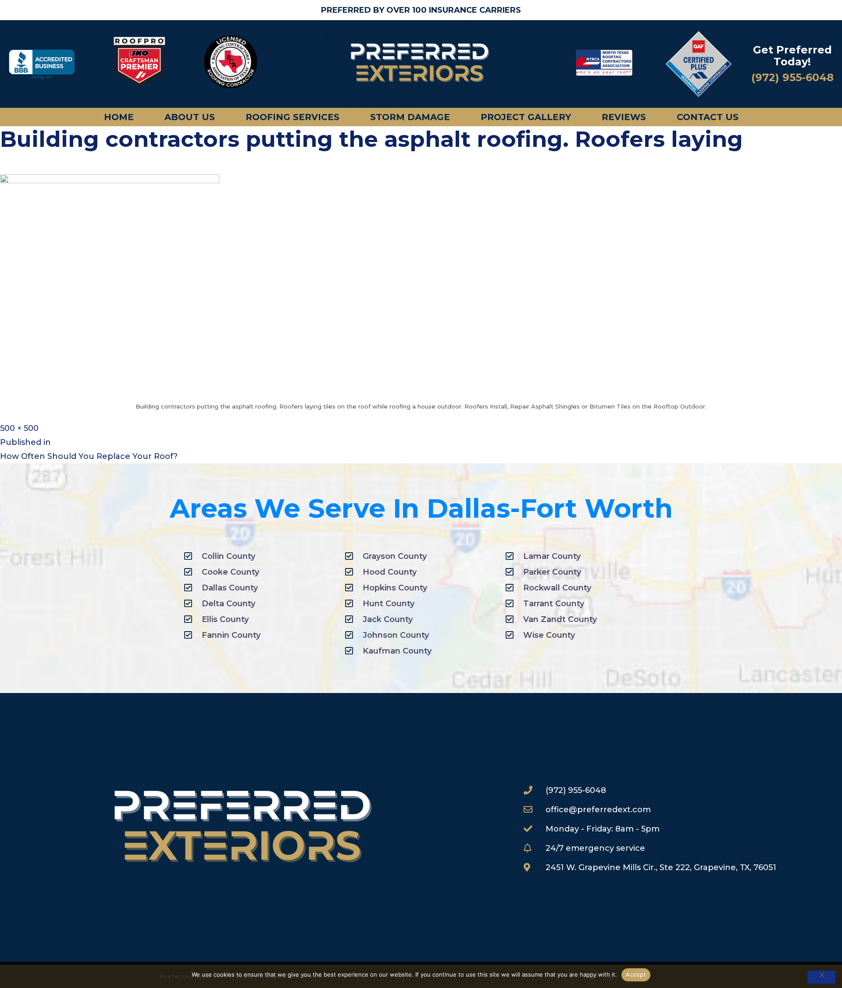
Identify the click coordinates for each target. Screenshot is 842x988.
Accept (636, 974)
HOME (119, 117)
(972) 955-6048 (792, 77)
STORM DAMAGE (410, 117)
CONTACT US (708, 117)
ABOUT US (189, 117)
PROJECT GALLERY (526, 117)
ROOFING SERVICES (292, 117)
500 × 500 (19, 428)
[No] (821, 977)
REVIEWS (624, 117)
